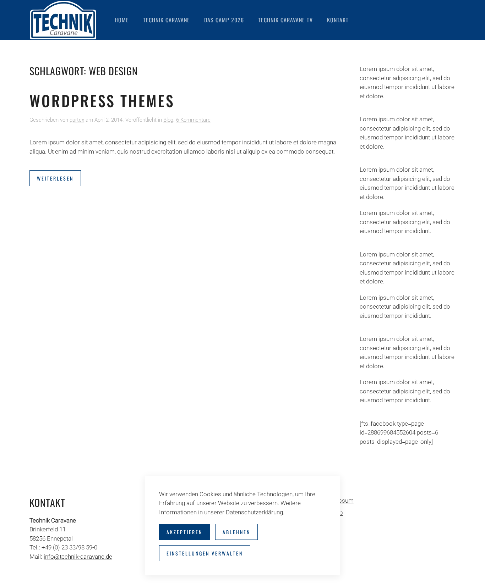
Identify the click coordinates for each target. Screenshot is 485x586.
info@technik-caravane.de (78, 556)
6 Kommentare (193, 120)
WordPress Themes (102, 100)
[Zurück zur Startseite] (63, 20)
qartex (77, 120)
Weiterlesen (55, 178)
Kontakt (338, 20)
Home (122, 20)
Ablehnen (236, 532)
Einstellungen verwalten (205, 553)
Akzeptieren (184, 532)
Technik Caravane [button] (166, 20)
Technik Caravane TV (285, 20)
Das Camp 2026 (224, 20)
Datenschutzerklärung (254, 512)
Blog (168, 120)
